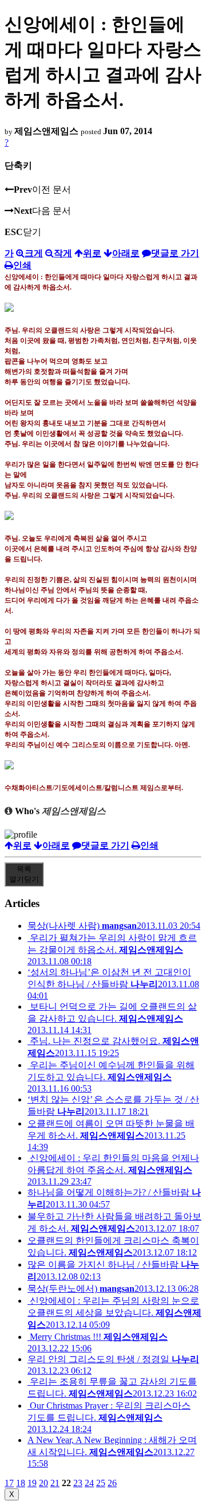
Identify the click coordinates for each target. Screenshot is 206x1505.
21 (55, 1483)
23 (77, 1483)
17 (9, 1483)
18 (20, 1483)
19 (32, 1483)
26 (112, 1483)
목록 (24, 874)
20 (43, 1483)
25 (100, 1483)
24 (89, 1483)
